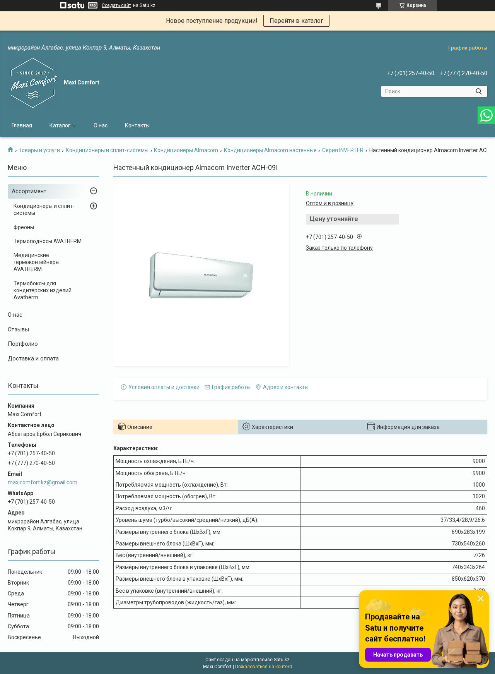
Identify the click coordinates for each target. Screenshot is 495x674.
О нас (101, 125)
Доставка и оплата (33, 358)
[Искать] (478, 91)
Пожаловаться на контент (263, 666)
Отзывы (18, 329)
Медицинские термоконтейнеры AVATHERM (37, 262)
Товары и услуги (39, 150)
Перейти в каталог (296, 20)
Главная (22, 125)
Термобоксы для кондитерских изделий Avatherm (43, 290)
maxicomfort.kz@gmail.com (42, 482)
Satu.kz (282, 659)
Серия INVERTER (343, 150)
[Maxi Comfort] (33, 83)
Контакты (137, 125)
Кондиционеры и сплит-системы (107, 150)
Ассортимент (29, 191)
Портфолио (23, 343)
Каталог (60, 125)
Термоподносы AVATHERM (48, 241)
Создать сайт (116, 5)
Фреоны (24, 227)
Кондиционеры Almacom (186, 150)
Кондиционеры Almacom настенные (270, 150)
